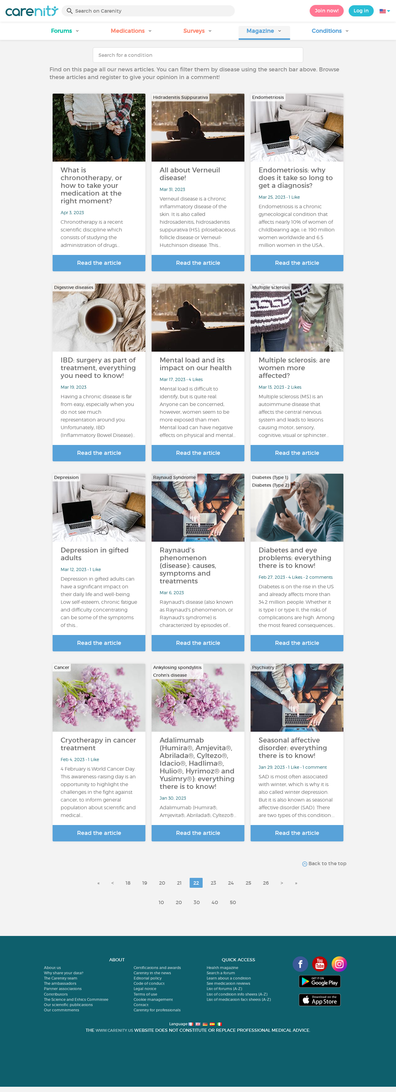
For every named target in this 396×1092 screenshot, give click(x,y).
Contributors (56, 994)
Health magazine (222, 967)
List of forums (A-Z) (224, 988)
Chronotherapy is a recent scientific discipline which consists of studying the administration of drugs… (92, 233)
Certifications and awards (157, 967)
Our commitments (61, 1010)
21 (179, 883)
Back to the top (326, 863)
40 (215, 902)
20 (162, 883)
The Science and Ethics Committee (76, 999)
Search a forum (221, 973)
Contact (141, 1004)
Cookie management (153, 999)
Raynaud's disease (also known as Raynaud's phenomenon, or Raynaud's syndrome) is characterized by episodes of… (196, 613)
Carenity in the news (152, 973)
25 (248, 883)
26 (266, 883)
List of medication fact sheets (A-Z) (239, 999)
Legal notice (145, 988)
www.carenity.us (114, 1030)
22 (196, 883)
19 (144, 883)
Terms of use (145, 994)
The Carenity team (60, 978)
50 (233, 902)
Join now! (326, 10)
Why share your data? (63, 973)
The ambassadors (60, 983)
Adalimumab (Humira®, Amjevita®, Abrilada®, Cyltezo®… (198, 811)
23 (213, 883)
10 (161, 902)
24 (231, 883)
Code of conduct (149, 983)
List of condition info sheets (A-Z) (237, 994)
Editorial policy (147, 978)
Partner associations (63, 988)
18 (128, 883)
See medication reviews (228, 983)
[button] (65, 33)
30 (197, 902)
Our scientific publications (68, 1004)
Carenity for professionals (157, 1010)
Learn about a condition (229, 978)
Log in (361, 10)
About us (52, 967)
